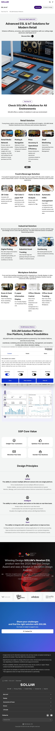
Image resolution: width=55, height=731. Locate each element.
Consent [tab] (9, 353)
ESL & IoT (5, 694)
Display (5, 698)
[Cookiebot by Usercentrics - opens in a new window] (47, 349)
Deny (10, 380)
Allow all (45, 380)
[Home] (5, 2)
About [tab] (45, 353)
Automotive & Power (9, 702)
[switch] (21, 374)
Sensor (5, 706)
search (49, 2)
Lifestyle (5, 709)
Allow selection (27, 380)
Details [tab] (27, 353)
